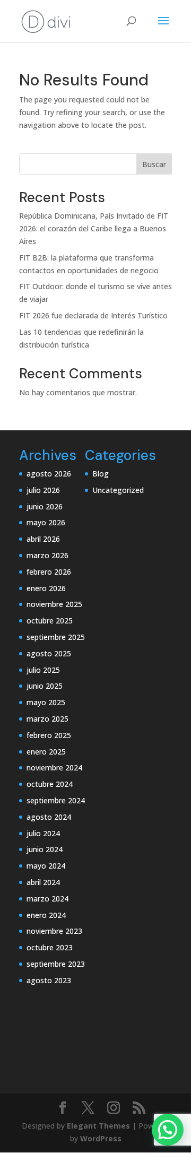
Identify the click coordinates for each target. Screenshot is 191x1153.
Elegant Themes (98, 1126)
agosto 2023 (49, 980)
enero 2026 (46, 588)
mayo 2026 (46, 522)
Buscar (154, 164)
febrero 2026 (49, 572)
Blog (100, 474)
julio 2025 (43, 670)
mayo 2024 (46, 866)
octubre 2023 (50, 947)
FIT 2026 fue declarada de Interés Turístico (93, 315)
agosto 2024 (49, 817)
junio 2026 (45, 506)
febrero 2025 (49, 735)
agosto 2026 (49, 474)
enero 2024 (46, 915)
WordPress (100, 1138)
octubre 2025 (50, 620)
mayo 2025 (46, 702)
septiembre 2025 (56, 637)
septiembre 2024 (56, 800)
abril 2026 (43, 539)
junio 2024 (45, 849)
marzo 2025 (47, 719)
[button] (168, 1130)
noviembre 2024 (54, 767)
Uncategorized (118, 490)
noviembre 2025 (54, 604)
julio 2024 (43, 833)
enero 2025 (46, 752)
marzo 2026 (47, 555)
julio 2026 (43, 490)
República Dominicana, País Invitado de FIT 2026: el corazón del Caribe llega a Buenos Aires (93, 228)
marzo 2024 (47, 899)
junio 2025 (45, 686)
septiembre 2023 (56, 964)
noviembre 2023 (54, 931)
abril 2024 (43, 882)
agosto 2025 (49, 653)
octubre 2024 (50, 784)
